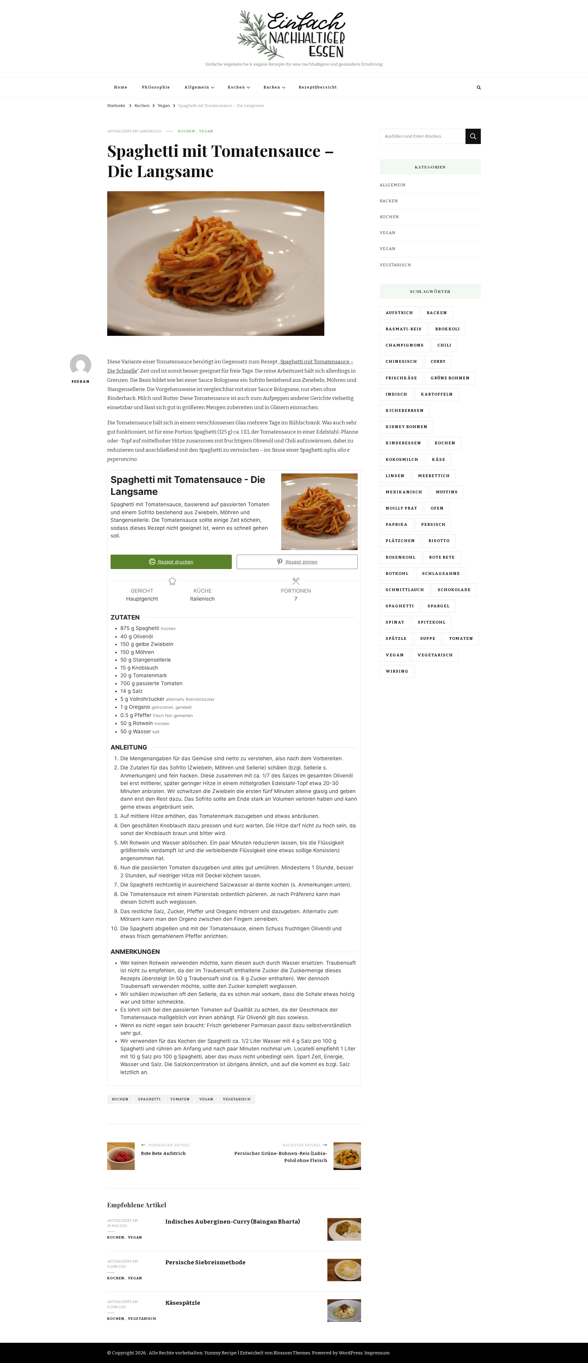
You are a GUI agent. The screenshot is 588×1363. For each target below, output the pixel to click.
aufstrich (399, 312)
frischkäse (401, 378)
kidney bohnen (407, 426)
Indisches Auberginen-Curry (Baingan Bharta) (232, 1221)
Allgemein (196, 87)
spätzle (396, 638)
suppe (427, 638)
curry (438, 361)
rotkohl (397, 573)
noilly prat (401, 508)
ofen (437, 508)
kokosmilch (402, 459)
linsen (395, 475)
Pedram (80, 381)
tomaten (180, 1099)
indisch (396, 394)
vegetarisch (237, 1099)
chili (444, 345)
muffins (447, 492)
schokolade (454, 589)
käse (438, 459)
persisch (433, 524)
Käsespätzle (182, 1302)
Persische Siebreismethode (205, 1262)
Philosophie (156, 87)
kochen (120, 1099)
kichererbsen (405, 410)
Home (120, 87)
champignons (405, 345)
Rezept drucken (175, 562)
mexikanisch (404, 492)
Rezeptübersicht (318, 87)
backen (437, 312)
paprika (397, 524)
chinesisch (401, 361)
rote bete (442, 557)
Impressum (377, 1353)
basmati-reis (404, 329)
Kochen (236, 87)
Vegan (206, 131)
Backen (271, 87)
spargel (439, 606)
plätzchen (400, 540)
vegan (206, 1099)
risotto (439, 540)
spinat (395, 622)
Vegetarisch (142, 1318)
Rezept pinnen (301, 562)
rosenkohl (401, 557)
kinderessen (403, 443)
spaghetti (149, 1099)
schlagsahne (441, 573)
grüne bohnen (450, 378)
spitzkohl (432, 622)
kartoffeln (437, 394)
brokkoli (447, 329)
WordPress (351, 1353)
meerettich (434, 475)
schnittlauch (405, 589)
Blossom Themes (291, 1353)
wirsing (397, 671)
